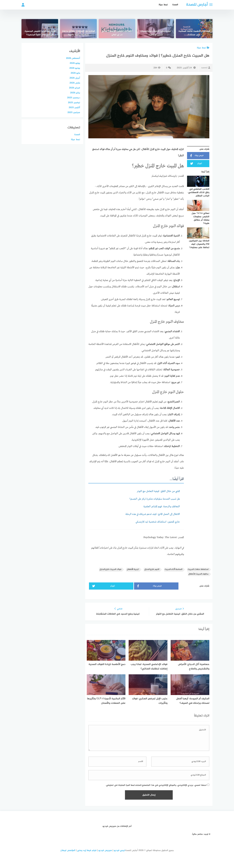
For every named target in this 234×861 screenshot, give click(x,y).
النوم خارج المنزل (151, 569)
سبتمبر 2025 (73, 112)
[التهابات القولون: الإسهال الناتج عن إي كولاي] (117, 28)
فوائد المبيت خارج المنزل (110, 569)
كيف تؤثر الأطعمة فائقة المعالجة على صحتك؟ (194, 33)
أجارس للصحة (197, 5)
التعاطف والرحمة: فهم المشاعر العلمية (161, 506)
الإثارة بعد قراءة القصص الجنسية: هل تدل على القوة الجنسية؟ (40, 33)
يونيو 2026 (74, 68)
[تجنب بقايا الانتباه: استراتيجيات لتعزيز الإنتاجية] (155, 28)
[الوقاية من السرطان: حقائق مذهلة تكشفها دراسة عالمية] (78, 28)
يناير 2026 (75, 93)
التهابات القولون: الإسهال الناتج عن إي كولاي (117, 33)
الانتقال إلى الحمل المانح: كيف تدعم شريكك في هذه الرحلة (152, 514)
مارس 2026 (75, 83)
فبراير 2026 (74, 88)
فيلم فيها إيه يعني (86, 850)
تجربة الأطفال (133, 569)
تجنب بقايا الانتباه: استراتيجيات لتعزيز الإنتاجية (155, 33)
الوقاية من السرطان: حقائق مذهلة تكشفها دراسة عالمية (78, 33)
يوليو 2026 (75, 63)
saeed (204, 68)
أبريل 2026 (75, 78)
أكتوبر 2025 (74, 107)
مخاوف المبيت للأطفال (198, 574)
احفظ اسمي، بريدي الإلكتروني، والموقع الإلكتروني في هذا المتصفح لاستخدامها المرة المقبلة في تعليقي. (156, 785)
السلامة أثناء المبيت (173, 569)
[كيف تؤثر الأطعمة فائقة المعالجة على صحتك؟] (194, 28)
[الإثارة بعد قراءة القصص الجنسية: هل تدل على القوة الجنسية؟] (39, 28)
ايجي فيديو (119, 850)
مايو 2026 (75, 73)
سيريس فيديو (105, 850)
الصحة (175, 5)
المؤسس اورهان (67, 850)
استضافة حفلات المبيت (198, 569)
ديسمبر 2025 (73, 98)
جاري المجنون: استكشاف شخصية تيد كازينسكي (158, 521)
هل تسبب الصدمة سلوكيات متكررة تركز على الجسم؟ (154, 499)
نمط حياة (163, 5)
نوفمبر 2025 (74, 102)
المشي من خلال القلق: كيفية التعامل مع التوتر (158, 491)
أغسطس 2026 (73, 58)
